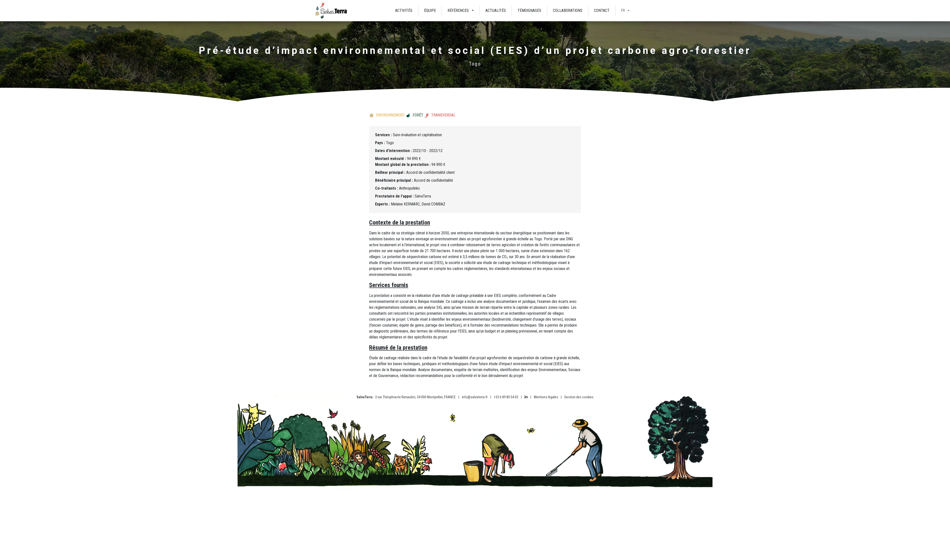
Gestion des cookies (579, 397)
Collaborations (567, 10)
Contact (602, 10)
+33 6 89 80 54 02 (506, 397)
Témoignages (529, 10)
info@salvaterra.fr (475, 397)
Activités (403, 10)
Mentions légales (546, 397)
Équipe (430, 10)
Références (458, 10)
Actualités (495, 10)
